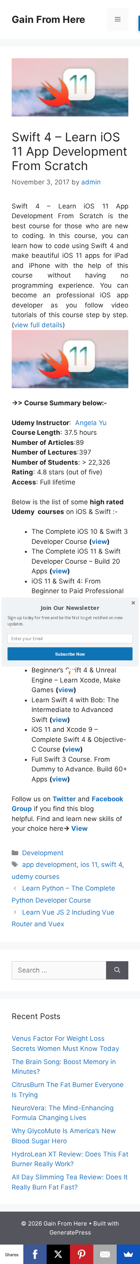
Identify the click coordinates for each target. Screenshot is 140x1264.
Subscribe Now (70, 654)
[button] (70, 608)
